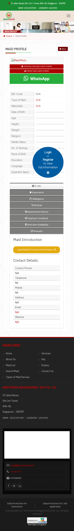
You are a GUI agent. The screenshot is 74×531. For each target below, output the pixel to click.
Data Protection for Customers (17, 505)
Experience (38, 192)
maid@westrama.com (22, 465)
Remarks (38, 231)
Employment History (37, 211)
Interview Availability (37, 224)
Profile (37, 186)
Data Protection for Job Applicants (55, 505)
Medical (37, 205)
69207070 (15, 471)
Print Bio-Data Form (38, 71)
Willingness (38, 198)
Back (64, 49)
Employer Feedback (37, 218)
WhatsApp (39, 78)
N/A (38, 100)
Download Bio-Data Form (38, 66)
